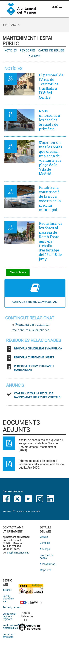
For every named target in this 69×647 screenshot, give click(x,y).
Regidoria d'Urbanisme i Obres (34, 357)
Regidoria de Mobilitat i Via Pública (38, 348)
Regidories (28, 50)
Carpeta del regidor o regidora (9, 616)
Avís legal (45, 549)
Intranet (7, 590)
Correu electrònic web (8, 599)
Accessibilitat (47, 564)
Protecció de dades (47, 556)
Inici (5, 25)
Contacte (45, 543)
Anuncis (35, 56)
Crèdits (44, 537)
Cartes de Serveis (51, 50)
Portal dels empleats (9, 635)
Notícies (10, 50)
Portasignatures (11, 607)
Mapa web (45, 570)
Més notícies (18, 272)
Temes (13, 25)
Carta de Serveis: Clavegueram (35, 301)
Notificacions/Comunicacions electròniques (11, 626)
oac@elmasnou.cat (18, 552)
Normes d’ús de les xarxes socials (21, 511)
